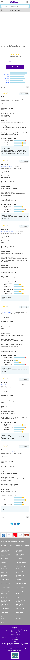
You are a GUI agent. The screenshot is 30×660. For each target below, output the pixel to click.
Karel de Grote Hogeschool (7, 231)
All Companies (13, 643)
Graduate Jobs (19, 643)
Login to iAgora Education (17, 650)
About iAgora (8, 637)
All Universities (6, 648)
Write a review (15, 67)
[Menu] (2, 2)
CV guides (11, 644)
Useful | (25, 93)
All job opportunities (6, 643)
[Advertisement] (15, 28)
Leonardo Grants (17, 644)
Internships (25, 643)
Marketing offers (5, 644)
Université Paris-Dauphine (7, 166)
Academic (7, 73)
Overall (7, 82)
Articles (3, 637)
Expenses (7, 80)
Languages (7, 78)
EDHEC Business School (7, 452)
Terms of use (22, 637)
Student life (6, 74)
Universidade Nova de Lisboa (8, 99)
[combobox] (15, 6)
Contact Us (16, 639)
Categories (19, 545)
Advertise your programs (20, 648)
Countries (3, 545)
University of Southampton (7, 384)
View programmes (15, 62)
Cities (11, 545)
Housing (7, 76)
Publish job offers (24, 644)
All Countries (12, 648)
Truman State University (7, 312)
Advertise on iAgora (15, 637)
